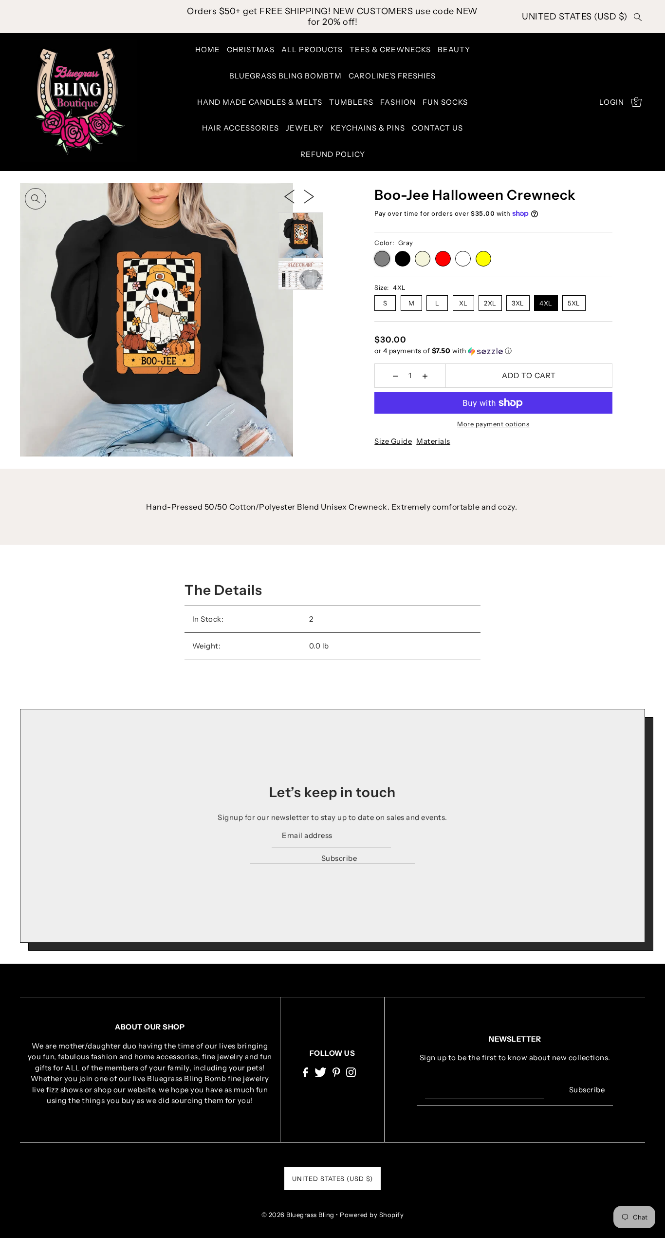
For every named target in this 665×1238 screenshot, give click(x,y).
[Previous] (289, 196)
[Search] (638, 16)
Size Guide (393, 441)
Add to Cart (529, 375)
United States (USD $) (575, 16)
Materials (433, 441)
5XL (574, 303)
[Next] (309, 196)
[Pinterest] (336, 1072)
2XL (490, 303)
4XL (546, 303)
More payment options (493, 424)
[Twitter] (320, 1072)
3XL (518, 303)
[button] (493, 351)
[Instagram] (351, 1072)
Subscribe (339, 858)
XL (463, 303)
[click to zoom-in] (35, 199)
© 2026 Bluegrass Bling (297, 1215)
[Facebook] (305, 1072)
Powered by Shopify (372, 1215)
